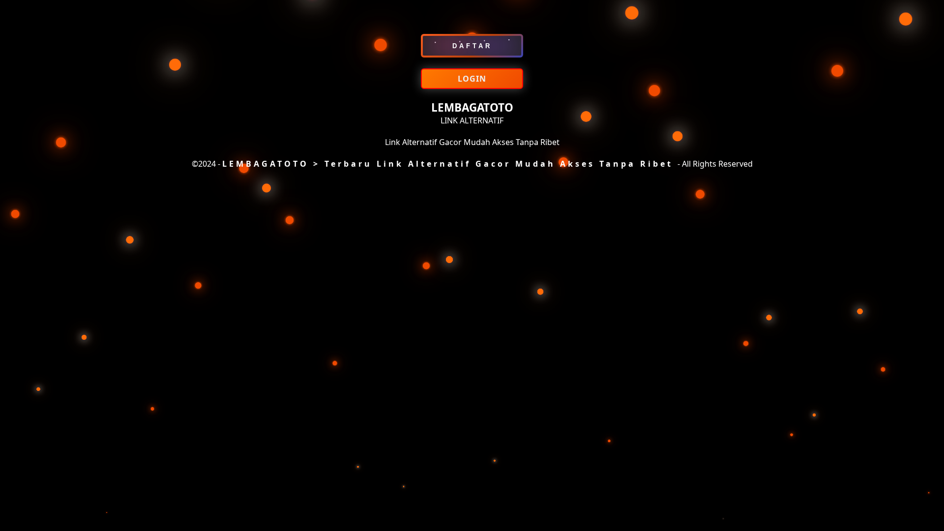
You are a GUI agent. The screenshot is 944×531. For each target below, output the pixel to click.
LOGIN (472, 78)
